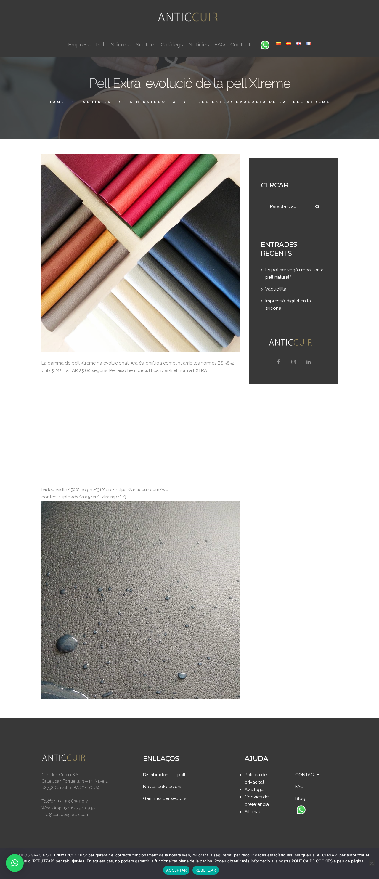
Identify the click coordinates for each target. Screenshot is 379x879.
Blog (300, 798)
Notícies (97, 102)
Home (57, 102)
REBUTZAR (205, 870)
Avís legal (255, 789)
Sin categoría (153, 102)
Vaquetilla (275, 289)
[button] (15, 863)
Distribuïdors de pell (164, 774)
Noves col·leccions (162, 786)
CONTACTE (307, 774)
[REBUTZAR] (372, 863)
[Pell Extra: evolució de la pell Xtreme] (140, 253)
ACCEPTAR (176, 870)
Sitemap (253, 811)
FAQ (299, 786)
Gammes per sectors (164, 798)
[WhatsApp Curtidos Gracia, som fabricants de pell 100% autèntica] (301, 810)
